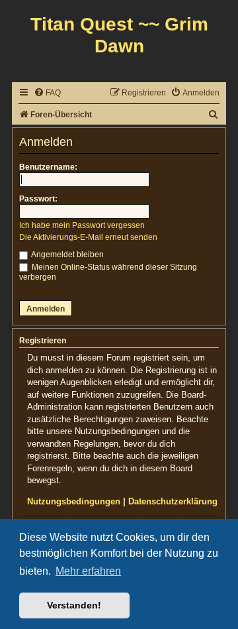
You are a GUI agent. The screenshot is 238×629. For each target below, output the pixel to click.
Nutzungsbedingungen (73, 501)
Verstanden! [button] (74, 605)
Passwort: (38, 198)
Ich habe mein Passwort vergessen (82, 225)
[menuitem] (47, 93)
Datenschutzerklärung (173, 501)
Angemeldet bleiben (67, 254)
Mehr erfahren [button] (88, 571)
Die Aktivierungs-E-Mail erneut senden (88, 237)
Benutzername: (48, 167)
